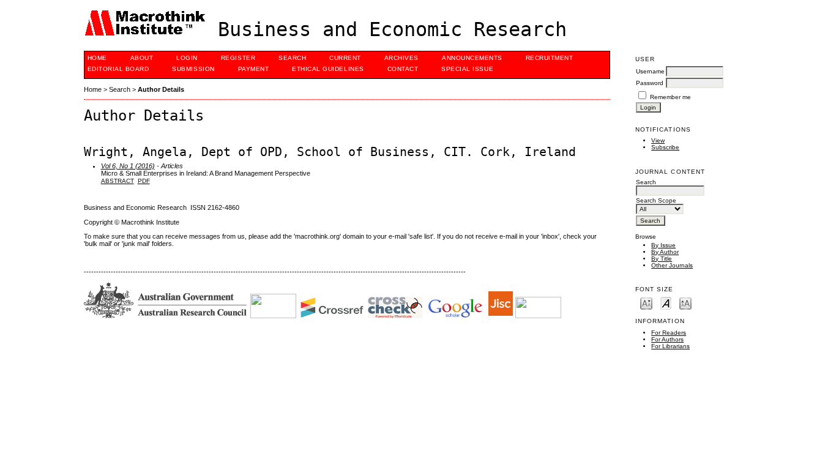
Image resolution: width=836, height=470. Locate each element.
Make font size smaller (646, 303)
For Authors (667, 339)
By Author (665, 251)
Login (187, 57)
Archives (401, 57)
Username (650, 71)
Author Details (161, 89)
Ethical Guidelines (328, 68)
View (658, 140)
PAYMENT (253, 68)
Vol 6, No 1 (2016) (128, 166)
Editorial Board (118, 68)
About (142, 57)
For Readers (668, 332)
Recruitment (549, 57)
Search (292, 57)
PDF (144, 180)
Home (97, 57)
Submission (193, 68)
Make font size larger (685, 303)
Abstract (117, 180)
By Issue (663, 245)
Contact (403, 68)
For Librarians (670, 346)
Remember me (670, 97)
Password (649, 83)
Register (238, 57)
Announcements (472, 57)
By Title (661, 258)
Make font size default (666, 303)
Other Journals (672, 265)
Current (345, 57)
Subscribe (665, 147)
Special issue (467, 68)
